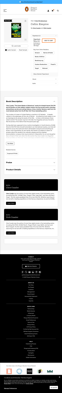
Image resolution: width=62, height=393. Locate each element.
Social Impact (31, 294)
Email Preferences (31, 320)
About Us (31, 283)
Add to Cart (48, 40)
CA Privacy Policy (30, 327)
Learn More (11, 203)
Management (31, 292)
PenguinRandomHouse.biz (31, 318)
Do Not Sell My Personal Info (31, 329)
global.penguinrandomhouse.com (31, 275)
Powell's (53, 64)
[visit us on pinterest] (36, 272)
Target (37, 68)
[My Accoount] (48, 10)
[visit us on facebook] (22, 272)
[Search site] (58, 10)
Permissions (31, 355)
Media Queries (31, 311)
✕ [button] (60, 377)
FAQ (31, 346)
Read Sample (23, 50)
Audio (44, 83)
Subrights (31, 353)
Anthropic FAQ (31, 336)
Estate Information (31, 357)
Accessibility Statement (31, 296)
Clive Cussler (37, 28)
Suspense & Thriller (12, 153)
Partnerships (31, 309)
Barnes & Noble (48, 53)
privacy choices (29, 383)
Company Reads (31, 315)
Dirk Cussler (47, 28)
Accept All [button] (54, 387)
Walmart (45, 68)
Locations (31, 289)
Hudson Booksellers (41, 64)
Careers (31, 298)
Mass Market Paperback (41, 74)
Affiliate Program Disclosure (30, 331)
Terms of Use (31, 322)
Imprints (31, 301)
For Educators (31, 350)
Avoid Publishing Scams (31, 333)
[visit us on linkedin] (33, 272)
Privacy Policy (31, 324)
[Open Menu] (5, 10)
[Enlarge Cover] (25, 40)
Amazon (37, 53)
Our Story (31, 285)
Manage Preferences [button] (10, 388)
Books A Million (39, 57)
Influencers (31, 313)
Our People (31, 287)
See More (10, 143)
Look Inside (17, 46)
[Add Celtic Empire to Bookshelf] (25, 21)
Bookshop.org (39, 60)
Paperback (44, 36)
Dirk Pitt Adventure (41, 21)
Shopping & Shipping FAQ (31, 348)
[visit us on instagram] (40, 272)
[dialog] (31, 384)
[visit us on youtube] (29, 272)
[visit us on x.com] (26, 272)
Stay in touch (32, 266)
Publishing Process (31, 344)
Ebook (44, 79)
